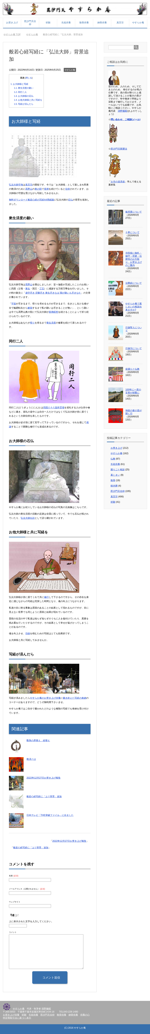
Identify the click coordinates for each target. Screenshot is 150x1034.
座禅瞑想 (53, 312)
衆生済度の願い (23, 88)
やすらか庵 (138, 22)
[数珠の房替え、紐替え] (16, 751)
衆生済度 (51, 323)
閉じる (29, 78)
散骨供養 (84, 22)
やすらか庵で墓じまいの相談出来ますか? (133, 306)
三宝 (41, 288)
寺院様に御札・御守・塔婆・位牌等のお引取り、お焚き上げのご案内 (133, 259)
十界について (132, 232)
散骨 (113, 480)
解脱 (30, 308)
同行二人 (20, 92)
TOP (13, 34)
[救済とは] (16, 769)
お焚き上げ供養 (11, 1015)
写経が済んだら (23, 104)
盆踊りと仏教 (132, 369)
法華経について (133, 283)
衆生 (27, 288)
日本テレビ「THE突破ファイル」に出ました (50, 815)
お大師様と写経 (19, 84)
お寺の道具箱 (118, 181)
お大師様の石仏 (23, 96)
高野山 (28, 189)
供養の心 (85, 1015)
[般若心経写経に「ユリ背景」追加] (16, 807)
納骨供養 (102, 22)
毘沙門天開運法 (119, 149)
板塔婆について (133, 212)
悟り (32, 323)
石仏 (70, 199)
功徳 (27, 633)
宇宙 (13, 303)
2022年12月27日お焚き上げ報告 (43, 778)
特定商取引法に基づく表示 (17, 1018)
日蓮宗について (133, 348)
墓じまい (115, 475)
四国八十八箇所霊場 (53, 407)
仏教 (113, 459)
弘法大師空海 (16, 184)
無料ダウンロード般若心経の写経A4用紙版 (31, 199)
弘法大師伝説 (28, 518)
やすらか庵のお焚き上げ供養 (45, 698)
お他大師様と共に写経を (28, 100)
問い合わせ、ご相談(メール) (125, 119)
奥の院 (38, 189)
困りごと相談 (118, 469)
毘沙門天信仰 (30, 23)
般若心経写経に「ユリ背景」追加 (44, 796)
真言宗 (120, 22)
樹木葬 (114, 486)
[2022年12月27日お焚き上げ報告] (16, 788)
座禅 (46, 189)
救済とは (31, 759)
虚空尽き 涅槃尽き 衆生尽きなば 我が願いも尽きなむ (53, 293)
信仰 (67, 189)
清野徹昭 (122, 111)
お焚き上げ (12, 22)
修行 (46, 597)
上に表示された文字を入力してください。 (31, 921)
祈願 (48, 22)
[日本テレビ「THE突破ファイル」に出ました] (16, 825)
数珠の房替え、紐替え (38, 740)
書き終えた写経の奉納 (74, 698)
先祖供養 (66, 22)
